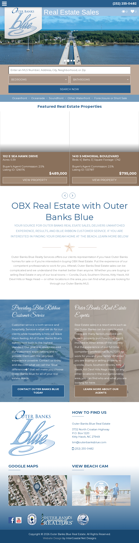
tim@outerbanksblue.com (89, 442)
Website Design (52, 538)
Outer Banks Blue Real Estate (23, 21)
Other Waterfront (79, 98)
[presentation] (65, 196)
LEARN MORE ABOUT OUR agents (100, 390)
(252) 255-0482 (84, 448)
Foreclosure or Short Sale (110, 98)
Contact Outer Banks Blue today (38, 390)
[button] (65, 61)
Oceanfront (19, 98)
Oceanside (38, 98)
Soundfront (56, 98)
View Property (35, 180)
